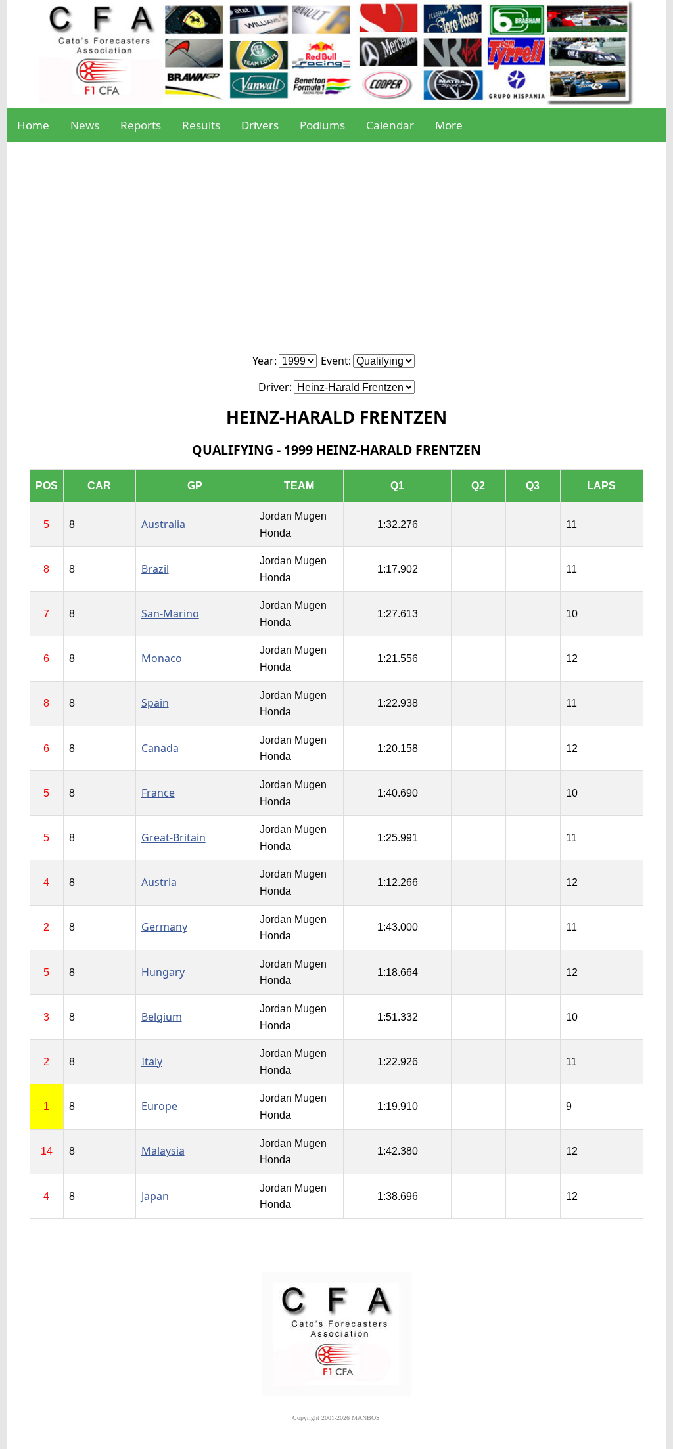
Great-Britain (173, 837)
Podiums (322, 125)
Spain (155, 703)
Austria (159, 882)
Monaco (161, 658)
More (449, 125)
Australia (163, 524)
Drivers (260, 125)
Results (201, 125)
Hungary (163, 972)
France (158, 793)
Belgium (161, 1017)
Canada (160, 748)
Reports (140, 125)
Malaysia (163, 1151)
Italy (151, 1061)
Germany (164, 927)
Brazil (155, 569)
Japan (155, 1196)
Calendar (390, 125)
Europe (159, 1106)
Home (33, 125)
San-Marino (170, 613)
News (84, 125)
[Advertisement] (336, 255)
